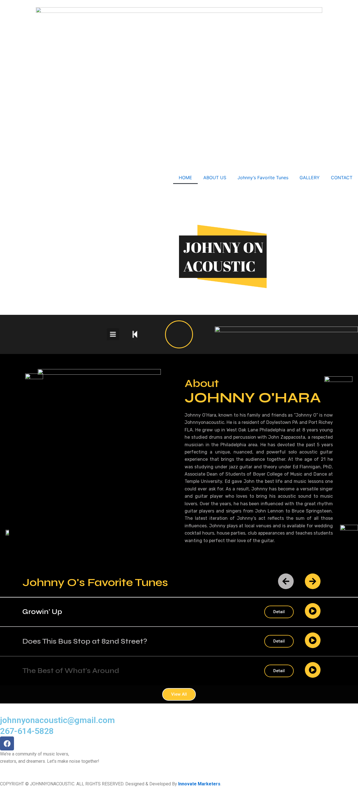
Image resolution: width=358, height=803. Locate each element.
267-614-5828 (27, 731)
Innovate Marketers (199, 784)
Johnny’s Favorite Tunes (262, 177)
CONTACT (341, 177)
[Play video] (179, 334)
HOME (185, 177)
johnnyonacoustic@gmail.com (57, 720)
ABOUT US (214, 177)
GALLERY (310, 177)
